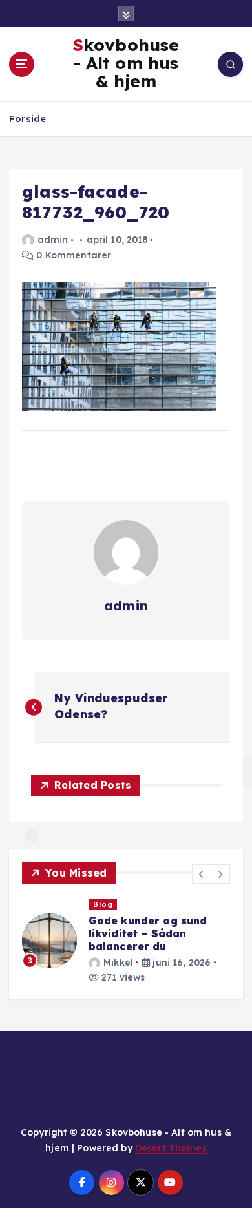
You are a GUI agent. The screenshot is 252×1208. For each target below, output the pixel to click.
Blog (103, 904)
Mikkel (118, 962)
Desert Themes (171, 1148)
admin (52, 239)
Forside (27, 118)
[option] (126, 941)
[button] (201, 874)
